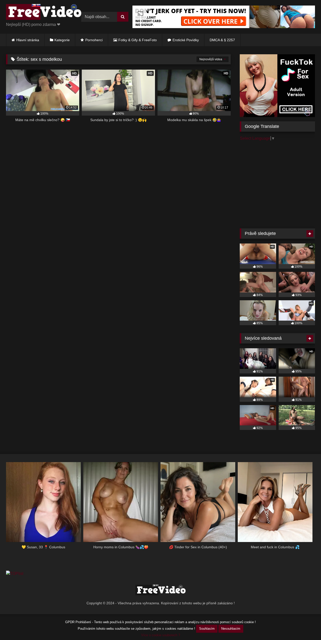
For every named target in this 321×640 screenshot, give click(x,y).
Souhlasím (207, 628)
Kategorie (62, 40)
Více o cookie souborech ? (160, 635)
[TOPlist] (14, 573)
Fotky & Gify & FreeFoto (137, 40)
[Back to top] (305, 625)
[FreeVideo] (43, 13)
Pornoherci (94, 40)
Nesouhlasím (230, 628)
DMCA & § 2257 (222, 40)
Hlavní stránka (27, 40)
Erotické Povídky (186, 40)
